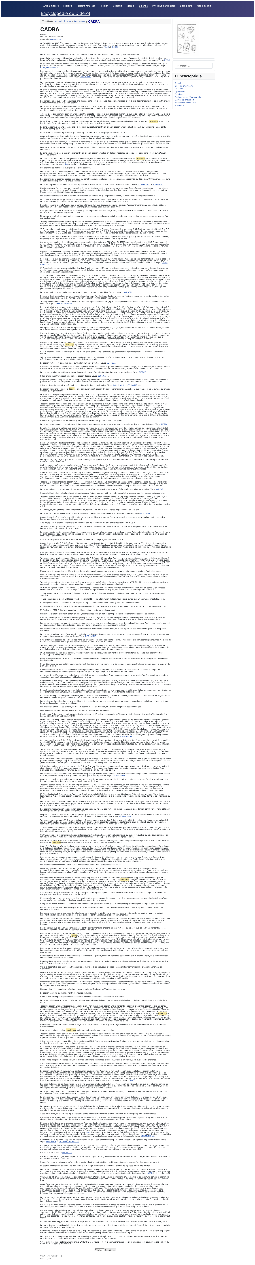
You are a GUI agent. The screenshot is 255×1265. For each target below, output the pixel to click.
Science (143, 5)
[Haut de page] (252, 1262)
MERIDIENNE (85, 77)
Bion (66, 164)
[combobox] (193, 66)
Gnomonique (55, 39)
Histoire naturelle (85, 5)
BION (88, 1132)
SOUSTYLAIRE (126, 736)
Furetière (178, 94)
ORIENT (159, 489)
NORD (164, 424)
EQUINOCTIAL (143, 184)
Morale (130, 5)
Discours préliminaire (184, 86)
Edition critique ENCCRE (185, 102)
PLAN (42, 67)
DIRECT (142, 372)
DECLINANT (103, 376)
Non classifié (204, 5)
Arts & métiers (51, 5)
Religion (104, 5)
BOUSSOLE (67, 1153)
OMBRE (114, 47)
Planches (179, 88)
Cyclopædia (180, 91)
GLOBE (132, 1080)
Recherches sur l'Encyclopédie (188, 97)
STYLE (167, 60)
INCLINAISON (119, 385)
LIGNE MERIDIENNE (63, 303)
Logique (117, 5)
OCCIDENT (145, 513)
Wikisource (179, 105)
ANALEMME (51, 1141)
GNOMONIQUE (53, 67)
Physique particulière (163, 5)
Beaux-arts (186, 5)
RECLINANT (131, 385)
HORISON (127, 292)
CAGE (149, 1173)
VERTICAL (111, 363)
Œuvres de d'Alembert (184, 100)
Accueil (178, 83)
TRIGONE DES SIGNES (69, 1141)
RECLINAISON (125, 816)
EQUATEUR (158, 184)
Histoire (67, 5)
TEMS (106, 47)
